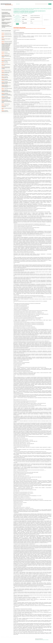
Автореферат (17, 22)
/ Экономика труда (6, 53)
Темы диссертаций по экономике (18, 8)
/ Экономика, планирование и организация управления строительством (6, 97)
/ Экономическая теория (6, 34)
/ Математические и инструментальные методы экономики (6, 68)
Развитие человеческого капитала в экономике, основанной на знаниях (7, 20)
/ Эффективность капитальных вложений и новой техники (6, 56)
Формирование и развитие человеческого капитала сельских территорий (7, 26)
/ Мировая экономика (6, 70)
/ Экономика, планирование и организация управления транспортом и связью (7, 94)
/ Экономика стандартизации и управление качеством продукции (6, 86)
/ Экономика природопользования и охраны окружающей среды (6, 82)
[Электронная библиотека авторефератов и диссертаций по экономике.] (7, 4)
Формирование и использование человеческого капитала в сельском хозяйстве (6, 23)
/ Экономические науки (6, 33)
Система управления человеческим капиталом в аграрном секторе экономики (6, 13)
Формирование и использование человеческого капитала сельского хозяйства (7, 16)
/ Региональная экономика (7, 41)
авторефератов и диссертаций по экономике (41, 639)
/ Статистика (5, 62)
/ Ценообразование (6, 58)
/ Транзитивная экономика (7, 88)
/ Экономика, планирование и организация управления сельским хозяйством (7, 91)
